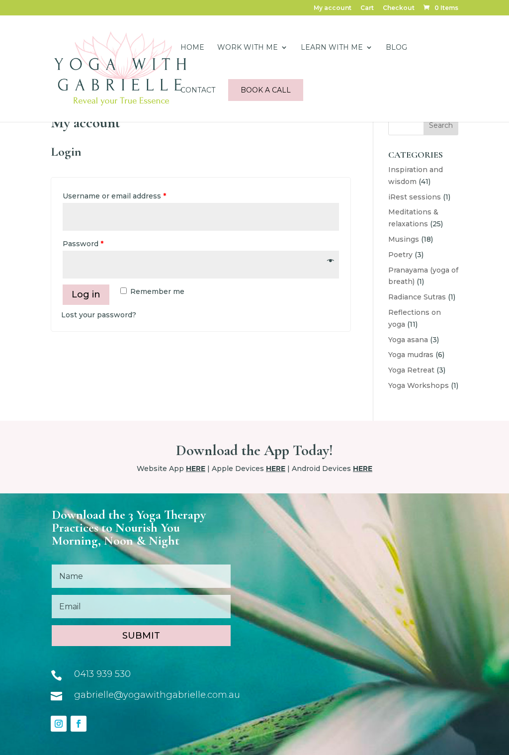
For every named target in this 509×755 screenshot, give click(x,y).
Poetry (400, 254)
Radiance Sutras (417, 296)
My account (332, 8)
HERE (195, 468)
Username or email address (114, 195)
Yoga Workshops (418, 385)
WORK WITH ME (247, 48)
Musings (403, 239)
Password (83, 243)
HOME (192, 48)
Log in (86, 294)
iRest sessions (414, 196)
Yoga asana (408, 339)
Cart (367, 8)
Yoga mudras (410, 354)
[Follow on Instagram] (59, 724)
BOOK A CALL (266, 90)
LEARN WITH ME (332, 48)
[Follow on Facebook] (78, 724)
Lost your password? (98, 314)
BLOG (396, 48)
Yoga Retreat (411, 370)
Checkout (399, 8)
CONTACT (197, 90)
